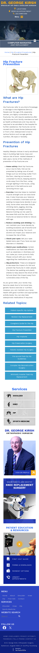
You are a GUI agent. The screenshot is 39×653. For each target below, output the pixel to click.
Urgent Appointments (19, 578)
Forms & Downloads (22, 565)
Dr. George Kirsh (19, 431)
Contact (21, 599)
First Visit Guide (20, 559)
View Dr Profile (22, 472)
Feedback (7, 639)
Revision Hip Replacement (21, 317)
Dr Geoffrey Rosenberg (29, 646)
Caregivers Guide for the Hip (22, 323)
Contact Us (31, 639)
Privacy (23, 636)
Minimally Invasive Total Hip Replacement (22, 375)
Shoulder (18, 396)
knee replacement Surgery (19, 485)
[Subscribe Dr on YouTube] (10, 627)
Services (19, 389)
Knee (15, 404)
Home (7, 52)
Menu (17, 17)
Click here (11, 553)
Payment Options (20, 571)
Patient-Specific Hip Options (22, 310)
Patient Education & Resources (19, 529)
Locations (21, 9)
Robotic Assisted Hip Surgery (21, 350)
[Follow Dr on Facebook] (4, 628)
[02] (35, 41)
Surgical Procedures (23, 52)
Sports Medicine (21, 421)
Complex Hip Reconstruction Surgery (21, 366)
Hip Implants (22, 337)
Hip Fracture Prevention (22, 330)
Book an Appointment (21, 11)
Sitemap (31, 636)
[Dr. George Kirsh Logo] (18, 4)
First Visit (11, 599)
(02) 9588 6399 (21, 14)
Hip (12, 52)
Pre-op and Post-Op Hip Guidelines (21, 357)
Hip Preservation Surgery (22, 343)
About (12, 596)
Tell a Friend (19, 639)
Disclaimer (14, 636)
